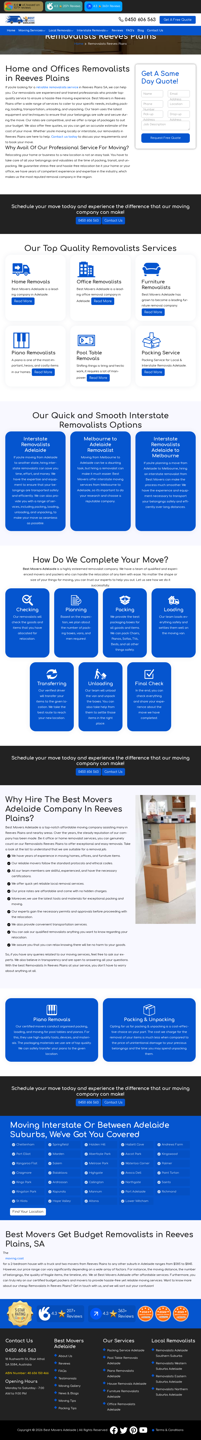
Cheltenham (25, 1144)
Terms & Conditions (170, 1430)
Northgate (133, 1182)
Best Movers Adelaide (59, 1430)
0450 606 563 (140, 19)
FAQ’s (130, 30)
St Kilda (21, 1201)
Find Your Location (28, 1211)
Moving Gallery (69, 1386)
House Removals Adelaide (126, 1383)
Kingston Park (26, 1191)
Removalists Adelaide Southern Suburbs (172, 1353)
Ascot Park (133, 1154)
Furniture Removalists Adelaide (123, 1394)
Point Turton (170, 1172)
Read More (23, 301)
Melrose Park (98, 1163)
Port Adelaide (135, 1191)
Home (11, 30)
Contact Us (155, 30)
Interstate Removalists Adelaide (35, 444)
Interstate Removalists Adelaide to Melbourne (165, 447)
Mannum (95, 1191)
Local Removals (60, 30)
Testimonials (67, 1378)
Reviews (117, 30)
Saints (166, 1182)
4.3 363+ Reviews (106, 6)
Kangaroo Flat (26, 1163)
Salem (57, 1163)
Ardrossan (60, 1182)
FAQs (62, 1371)
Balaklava (60, 1172)
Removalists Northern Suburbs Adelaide (172, 1392)
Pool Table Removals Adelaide (122, 1360)
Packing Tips (67, 1408)
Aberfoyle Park (100, 1154)
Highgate (96, 1172)
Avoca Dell (133, 1172)
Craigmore (24, 1172)
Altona (94, 1201)
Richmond (169, 1191)
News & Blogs (68, 1393)
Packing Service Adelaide (125, 1350)
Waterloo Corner (137, 1163)
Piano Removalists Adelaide (120, 1373)
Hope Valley (62, 1201)
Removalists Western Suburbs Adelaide (171, 1366)
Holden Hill (97, 1144)
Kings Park (23, 1182)
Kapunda (59, 1191)
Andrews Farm (172, 1144)
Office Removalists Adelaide (121, 1407)
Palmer (167, 1163)
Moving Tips (67, 1401)
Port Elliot (23, 1154)
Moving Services (30, 30)
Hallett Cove (134, 1144)
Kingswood (170, 1154)
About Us (65, 1356)
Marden (58, 1154)
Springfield (61, 1144)
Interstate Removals (91, 30)
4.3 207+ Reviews (67, 6)
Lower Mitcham (136, 1201)
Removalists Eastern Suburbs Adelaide (171, 1379)
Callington (96, 1182)
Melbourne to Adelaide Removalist (100, 444)
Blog (140, 30)
